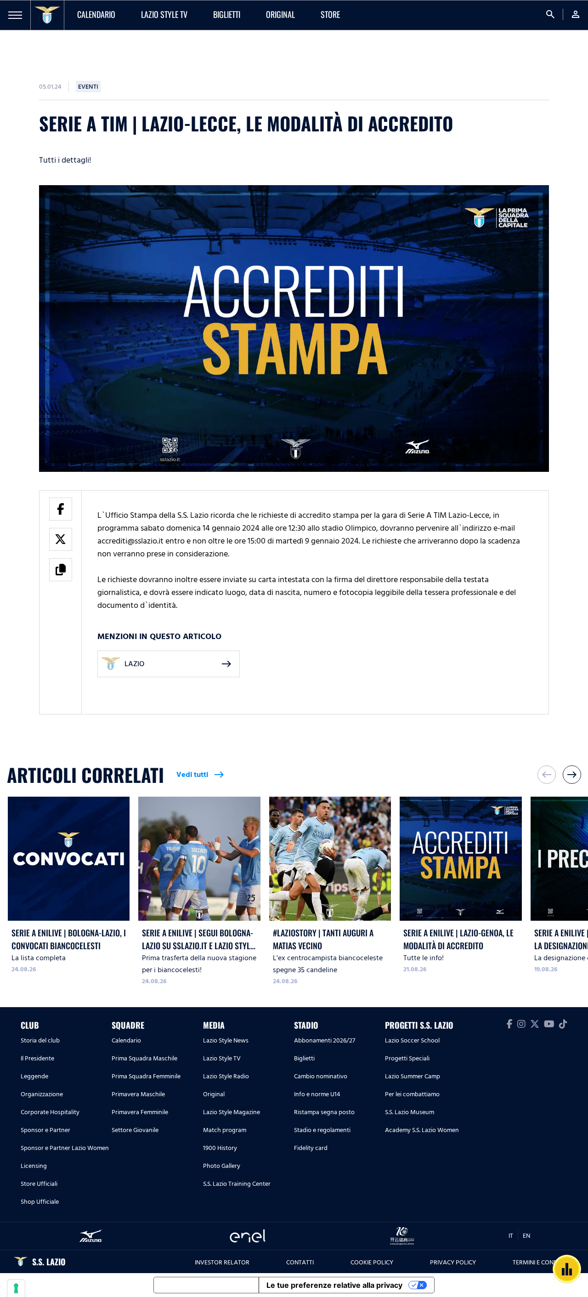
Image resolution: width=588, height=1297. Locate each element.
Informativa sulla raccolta (206, 1285)
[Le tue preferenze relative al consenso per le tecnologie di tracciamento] (16, 1288)
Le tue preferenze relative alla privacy (334, 1285)
